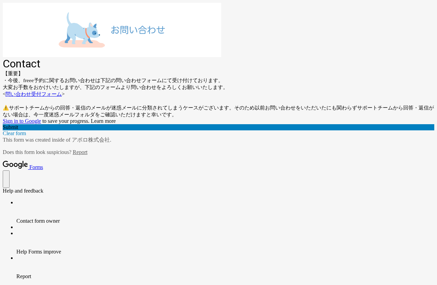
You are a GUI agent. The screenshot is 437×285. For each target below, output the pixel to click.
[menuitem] (225, 211)
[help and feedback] (6, 179)
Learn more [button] (103, 121)
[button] (218, 127)
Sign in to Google (22, 121)
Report (80, 152)
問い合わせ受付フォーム (33, 94)
